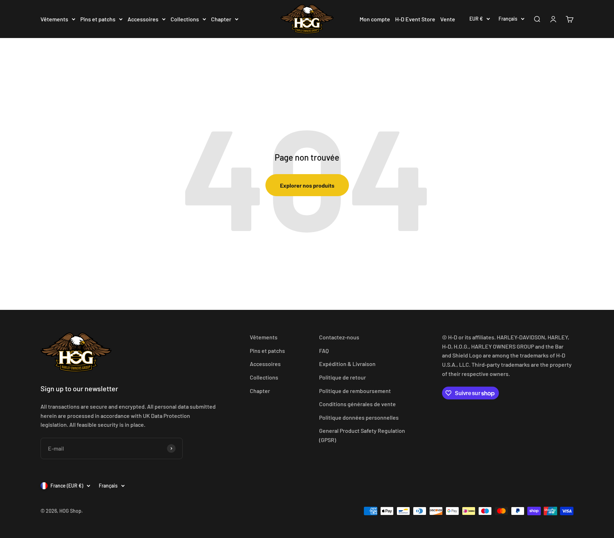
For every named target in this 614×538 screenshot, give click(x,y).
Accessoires (143, 19)
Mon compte (375, 19)
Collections (185, 19)
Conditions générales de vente (357, 403)
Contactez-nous (339, 337)
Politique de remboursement (355, 390)
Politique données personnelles (359, 417)
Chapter (221, 19)
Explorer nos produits (307, 185)
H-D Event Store (415, 19)
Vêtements (54, 19)
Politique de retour (342, 377)
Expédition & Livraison (347, 363)
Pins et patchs (97, 19)
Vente (447, 19)
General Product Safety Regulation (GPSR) (362, 435)
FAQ (324, 350)
